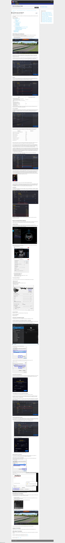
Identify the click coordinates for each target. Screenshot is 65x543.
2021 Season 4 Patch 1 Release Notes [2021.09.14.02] (48, 17)
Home (13, 3)
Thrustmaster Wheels (18, 23)
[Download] (31, 271)
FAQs (17, 3)
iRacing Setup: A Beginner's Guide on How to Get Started (49, 14)
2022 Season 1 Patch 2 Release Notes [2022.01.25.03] (48, 21)
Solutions (16, 540)
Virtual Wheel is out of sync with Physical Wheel (21, 28)
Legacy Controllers (16, 31)
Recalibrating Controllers (16, 30)
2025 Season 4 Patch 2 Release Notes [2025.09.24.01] (48, 18)
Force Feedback (17, 20)
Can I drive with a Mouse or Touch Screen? (47, 15)
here (17, 529)
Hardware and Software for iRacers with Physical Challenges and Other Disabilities (52, 13)
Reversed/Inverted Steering (18, 27)
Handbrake (17, 21)
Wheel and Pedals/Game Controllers (21, 10)
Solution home (14, 10)
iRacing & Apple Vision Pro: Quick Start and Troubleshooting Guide (50, 20)
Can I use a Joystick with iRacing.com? (46, 12)
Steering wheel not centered (19, 29)
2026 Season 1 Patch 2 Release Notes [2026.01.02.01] (48, 19)
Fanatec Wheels (17, 24)
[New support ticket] (44, 6)
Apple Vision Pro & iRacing (45, 16)
